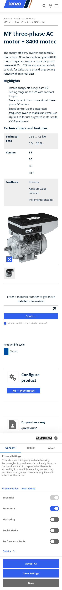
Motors (29, 18)
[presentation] (5, 323)
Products (18, 18)
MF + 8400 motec (24, 390)
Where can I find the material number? (27, 323)
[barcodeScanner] (54, 308)
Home (7, 18)
